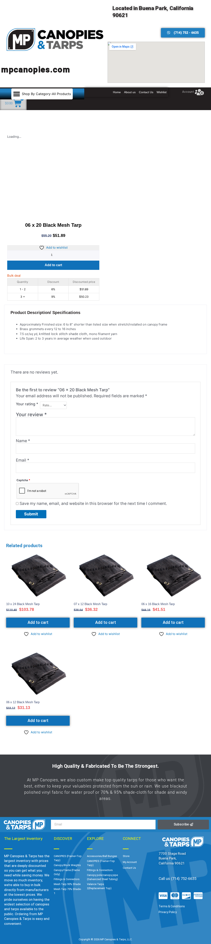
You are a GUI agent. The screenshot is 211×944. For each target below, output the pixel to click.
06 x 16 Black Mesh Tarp (158, 604)
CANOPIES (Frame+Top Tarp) (68, 858)
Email (22, 460)
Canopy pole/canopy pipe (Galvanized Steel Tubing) (102, 877)
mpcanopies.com (35, 69)
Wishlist (161, 92)
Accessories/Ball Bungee (102, 856)
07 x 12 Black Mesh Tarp (90, 604)
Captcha (23, 480)
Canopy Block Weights (67, 865)
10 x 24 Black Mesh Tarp (23, 604)
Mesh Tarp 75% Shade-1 (67, 891)
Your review (31, 414)
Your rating (27, 404)
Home (117, 92)
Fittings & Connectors (67, 879)
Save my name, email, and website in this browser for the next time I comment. (93, 503)
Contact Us (146, 92)
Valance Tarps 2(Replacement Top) (99, 886)
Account (188, 92)
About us (130, 92)
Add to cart (53, 265)
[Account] (199, 92)
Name (23, 440)
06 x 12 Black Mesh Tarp (23, 702)
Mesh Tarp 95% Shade (67, 884)
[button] (42, 93)
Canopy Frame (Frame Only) (67, 872)
